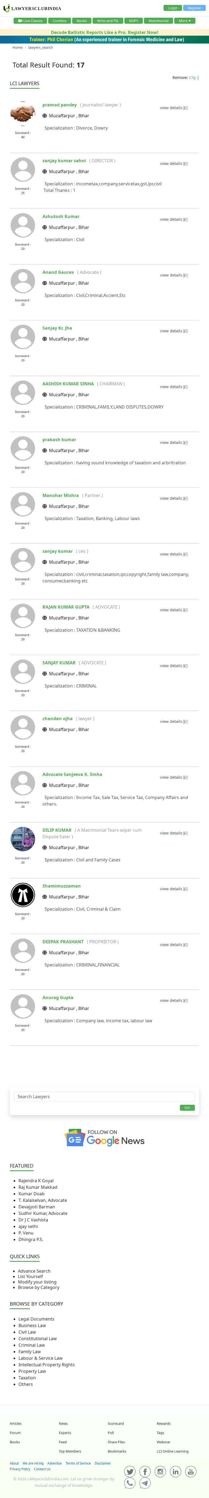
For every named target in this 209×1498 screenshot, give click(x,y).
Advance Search (34, 1271)
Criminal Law (32, 1345)
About (14, 1463)
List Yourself (30, 1276)
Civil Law (27, 1332)
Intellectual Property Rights (47, 1365)
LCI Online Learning (173, 1451)
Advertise (54, 1463)
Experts (65, 1432)
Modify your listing (37, 1282)
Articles (15, 1423)
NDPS (133, 20)
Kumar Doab (32, 1194)
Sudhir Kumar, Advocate (43, 1213)
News (63, 1423)
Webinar (163, 1441)
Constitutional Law (38, 1339)
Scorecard (116, 1423)
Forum (15, 1432)
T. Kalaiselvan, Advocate (43, 1200)
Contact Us (42, 1469)
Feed (63, 1441)
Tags (160, 1432)
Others (26, 1384)
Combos (59, 20)
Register (194, 7)
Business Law (32, 1325)
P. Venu (26, 1233)
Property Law (32, 1371)
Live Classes (32, 20)
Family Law (30, 1352)
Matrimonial (158, 20)
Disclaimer (103, 1463)
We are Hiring (33, 1463)
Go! (187, 1107)
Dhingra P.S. (31, 1239)
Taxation (27, 1378)
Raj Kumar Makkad (38, 1187)
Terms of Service (78, 1463)
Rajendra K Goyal (36, 1181)
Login (172, 7)
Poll (111, 1432)
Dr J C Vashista (33, 1220)
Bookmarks (117, 1451)
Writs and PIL (108, 20)
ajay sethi (28, 1226)
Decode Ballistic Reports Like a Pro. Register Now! (104, 32)
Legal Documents (36, 1319)
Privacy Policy (20, 1469)
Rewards (164, 1423)
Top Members (70, 1451)
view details (171, 107)
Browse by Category (38, 1287)
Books (82, 20)
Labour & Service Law (41, 1358)
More (183, 20)
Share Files (116, 1441)
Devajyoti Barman (37, 1207)
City (192, 77)
